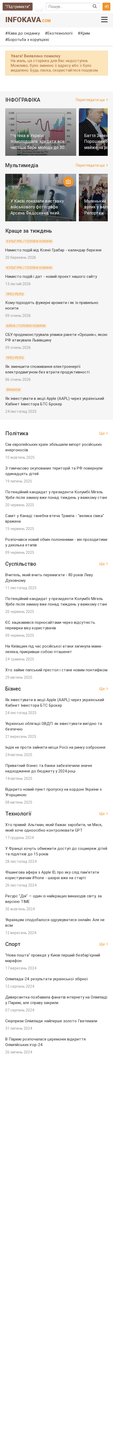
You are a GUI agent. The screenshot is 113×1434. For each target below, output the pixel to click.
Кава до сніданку (24, 33)
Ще (102, 433)
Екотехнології (60, 33)
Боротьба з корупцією (28, 39)
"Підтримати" (17, 6)
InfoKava (28, 19)
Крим (85, 33)
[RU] (39, 7)
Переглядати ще (90, 100)
